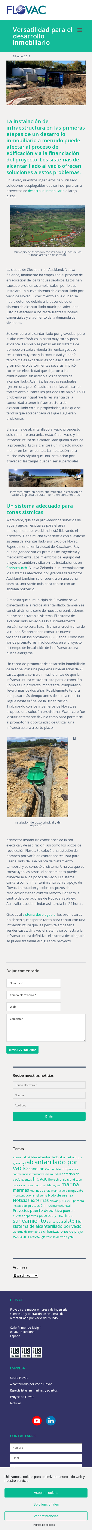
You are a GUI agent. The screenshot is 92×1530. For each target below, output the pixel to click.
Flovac (40, 1178)
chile (58, 1169)
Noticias (15, 1403)
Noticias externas (31, 1200)
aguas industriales (25, 1157)
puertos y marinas (56, 1215)
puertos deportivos (25, 1216)
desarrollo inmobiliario (46, 190)
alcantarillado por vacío (45, 1165)
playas (54, 1201)
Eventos (26, 1179)
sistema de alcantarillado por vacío (47, 1226)
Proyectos (21, 1210)
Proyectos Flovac (22, 1397)
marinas (21, 1190)
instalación (19, 1185)
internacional (36, 1185)
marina (70, 1184)
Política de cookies (44, 1524)
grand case (74, 1179)
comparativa (70, 1169)
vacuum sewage (29, 1236)
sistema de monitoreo (27, 1231)
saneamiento (29, 1220)
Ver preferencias (46, 1516)
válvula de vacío (56, 1237)
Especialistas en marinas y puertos (34, 1390)
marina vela (59, 1190)
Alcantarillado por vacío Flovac (31, 1384)
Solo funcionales (46, 1504)
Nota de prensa (60, 1195)
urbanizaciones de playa (63, 1231)
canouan (36, 1168)
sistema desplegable (39, 914)
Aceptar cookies (46, 1493)
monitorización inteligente (30, 1195)
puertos (69, 1210)
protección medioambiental (49, 1205)
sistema (73, 1220)
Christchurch (16, 567)
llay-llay (56, 1185)
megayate (75, 1190)
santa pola (55, 1221)
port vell (65, 1200)
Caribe (49, 1169)
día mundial (53, 1174)
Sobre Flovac (19, 1378)
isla (49, 1185)
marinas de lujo (40, 1190)
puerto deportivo (46, 1210)
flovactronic (57, 1179)
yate (71, 1237)
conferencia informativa (29, 1174)
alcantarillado (48, 1157)
